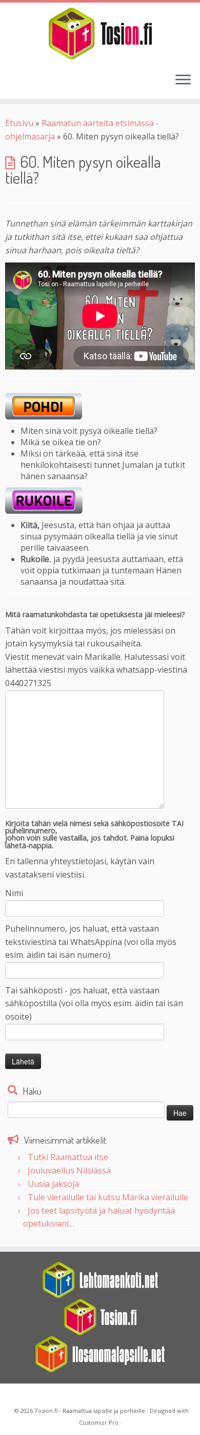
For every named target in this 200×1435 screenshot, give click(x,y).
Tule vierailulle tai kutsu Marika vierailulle (108, 1197)
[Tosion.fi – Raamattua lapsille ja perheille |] (100, 33)
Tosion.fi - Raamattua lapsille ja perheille (89, 1410)
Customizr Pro (98, 1422)
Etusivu (19, 123)
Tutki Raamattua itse (68, 1157)
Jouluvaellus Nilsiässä (69, 1170)
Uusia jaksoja (53, 1183)
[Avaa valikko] (183, 80)
